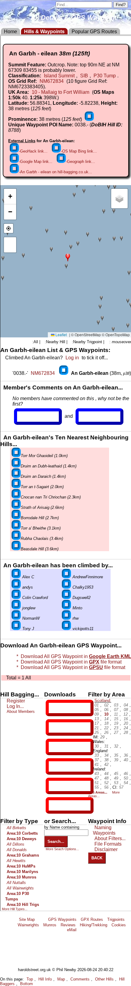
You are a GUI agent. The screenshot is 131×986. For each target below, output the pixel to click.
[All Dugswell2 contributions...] (66, 597)
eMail (71, 930)
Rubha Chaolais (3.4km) (42, 538)
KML (54, 766)
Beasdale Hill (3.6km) (39, 549)
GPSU (55, 747)
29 (102, 737)
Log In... (91, 416)
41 (96, 764)
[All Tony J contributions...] (16, 628)
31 (106, 746)
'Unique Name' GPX (68, 727)
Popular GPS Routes (94, 31)
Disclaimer (106, 849)
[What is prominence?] (89, 119)
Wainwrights (28, 925)
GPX (54, 708)
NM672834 (52, 81)
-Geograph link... (80, 161)
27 (116, 732)
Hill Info (45, 979)
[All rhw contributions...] (66, 618)
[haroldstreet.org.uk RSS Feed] (41, 919)
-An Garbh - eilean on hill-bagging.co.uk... (55, 172)
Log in (72, 357)
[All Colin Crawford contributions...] (16, 597)
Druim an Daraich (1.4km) (43, 476)
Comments (80, 979)
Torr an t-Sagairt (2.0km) (42, 486)
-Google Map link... (35, 161)
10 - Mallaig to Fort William (60, 92)
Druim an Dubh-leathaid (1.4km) (48, 466)
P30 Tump (105, 75)
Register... (32, 416)
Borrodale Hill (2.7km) (40, 518)
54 (126, 782)
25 (96, 732)
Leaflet (61, 334)
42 (106, 764)
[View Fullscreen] (10, 244)
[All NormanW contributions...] (16, 618)
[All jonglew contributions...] (16, 608)
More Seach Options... (62, 849)
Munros (49, 925)
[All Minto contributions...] (66, 608)
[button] (67, 256)
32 (116, 746)
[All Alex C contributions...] (16, 577)
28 (126, 732)
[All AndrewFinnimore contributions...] (66, 577)
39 (116, 760)
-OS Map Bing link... (79, 151)
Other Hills (104, 979)
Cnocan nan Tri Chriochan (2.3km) (51, 497)
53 (116, 782)
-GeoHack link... (33, 151)
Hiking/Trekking (93, 925)
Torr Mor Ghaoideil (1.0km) (44, 455)
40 (126, 760)
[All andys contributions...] (16, 587)
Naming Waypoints (104, 830)
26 (106, 732)
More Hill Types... (14, 909)
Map (61, 979)
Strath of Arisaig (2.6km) (42, 507)
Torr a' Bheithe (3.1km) (41, 528)
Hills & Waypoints (44, 31)
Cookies (119, 925)
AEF (54, 786)
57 (121, 787)
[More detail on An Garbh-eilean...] (64, 373)
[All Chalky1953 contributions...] (66, 587)
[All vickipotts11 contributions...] (66, 628)
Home (10, 31)
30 (96, 746)
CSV (54, 805)
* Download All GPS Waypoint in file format (69, 667)
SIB (84, 75)
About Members (21, 711)
